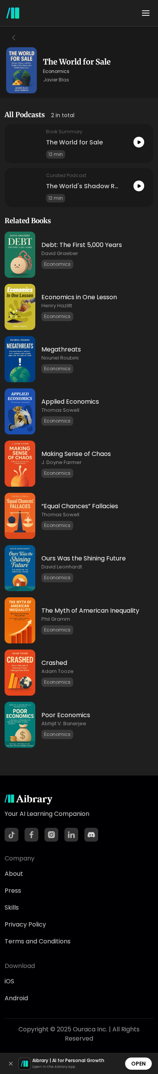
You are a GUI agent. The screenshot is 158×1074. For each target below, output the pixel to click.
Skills (12, 907)
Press (13, 890)
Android (16, 998)
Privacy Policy (25, 924)
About (14, 873)
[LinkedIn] (71, 835)
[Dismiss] (10, 1063)
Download (20, 965)
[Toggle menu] (145, 13)
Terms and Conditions (38, 941)
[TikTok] (11, 835)
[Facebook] (31, 835)
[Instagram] (51, 835)
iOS (9, 981)
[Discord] (91, 835)
